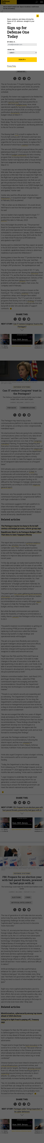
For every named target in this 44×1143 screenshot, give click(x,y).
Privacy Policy (11, 66)
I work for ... (11, 49)
